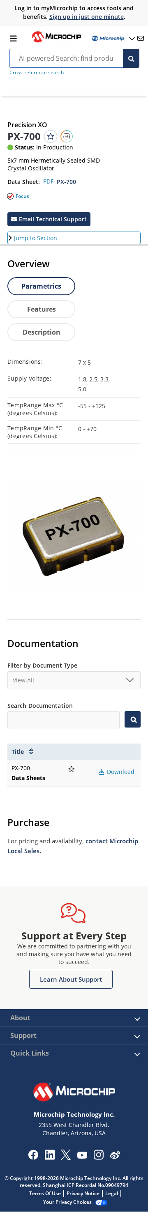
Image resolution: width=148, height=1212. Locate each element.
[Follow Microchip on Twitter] (66, 1157)
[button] (48, 219)
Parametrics (41, 286)
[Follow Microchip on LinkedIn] (49, 1157)
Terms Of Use (45, 1193)
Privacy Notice (83, 1193)
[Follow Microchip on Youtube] (82, 1156)
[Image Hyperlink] (56, 41)
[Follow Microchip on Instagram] (98, 1157)
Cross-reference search (36, 72)
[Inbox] (140, 38)
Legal (111, 1193)
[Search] (131, 58)
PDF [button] (48, 181)
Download (119, 772)
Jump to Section (35, 238)
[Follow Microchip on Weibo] (115, 1156)
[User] (112, 38)
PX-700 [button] (66, 182)
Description (41, 332)
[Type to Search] (133, 719)
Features (41, 309)
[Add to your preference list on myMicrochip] (50, 136)
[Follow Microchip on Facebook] (33, 1157)
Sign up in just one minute (86, 17)
